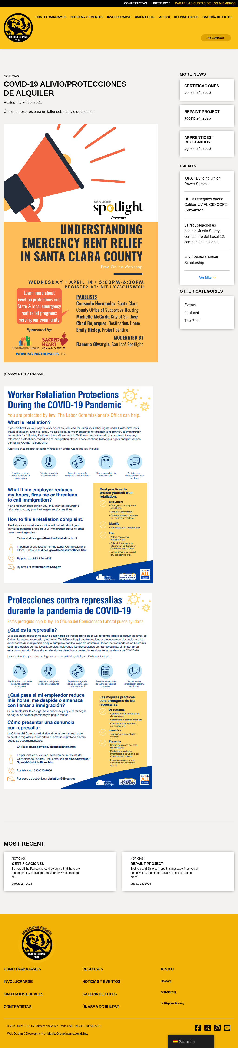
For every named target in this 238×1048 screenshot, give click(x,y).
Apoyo (164, 17)
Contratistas (135, 3)
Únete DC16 (161, 3)
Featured (191, 313)
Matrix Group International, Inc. (67, 1033)
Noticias (11, 76)
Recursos (215, 38)
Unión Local (145, 17)
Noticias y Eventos (86, 17)
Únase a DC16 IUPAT (100, 1007)
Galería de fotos (217, 17)
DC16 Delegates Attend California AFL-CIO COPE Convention (205, 204)
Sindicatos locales (23, 994)
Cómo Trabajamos (51, 17)
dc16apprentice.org (172, 1003)
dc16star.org (168, 992)
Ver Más (205, 277)
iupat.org (166, 981)
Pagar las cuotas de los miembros (205, 3)
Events (190, 305)
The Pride (192, 321)
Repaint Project (147, 864)
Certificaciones (28, 864)
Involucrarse (119, 17)
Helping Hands (186, 17)
